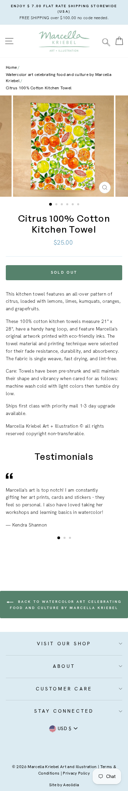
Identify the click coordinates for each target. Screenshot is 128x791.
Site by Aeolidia (64, 785)
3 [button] (62, 205)
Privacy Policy (76, 773)
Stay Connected (64, 711)
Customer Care (64, 689)
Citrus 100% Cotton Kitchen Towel (38, 88)
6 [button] (79, 205)
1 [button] (51, 204)
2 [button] (57, 205)
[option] (64, 12)
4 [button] (68, 205)
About (64, 666)
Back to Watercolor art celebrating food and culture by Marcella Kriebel (66, 605)
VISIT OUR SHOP (64, 643)
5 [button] (73, 205)
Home (11, 67)
